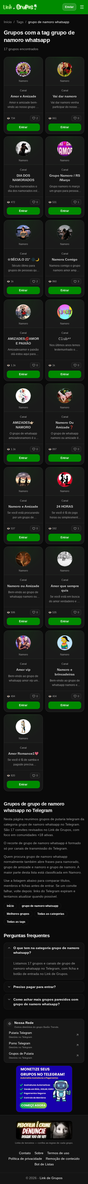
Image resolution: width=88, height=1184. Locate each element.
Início (8, 22)
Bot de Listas (44, 1164)
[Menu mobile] (82, 7)
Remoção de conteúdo (63, 1158)
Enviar (69, 7)
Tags (19, 22)
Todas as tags (16, 921)
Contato (25, 1153)
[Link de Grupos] (19, 7)
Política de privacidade (25, 1158)
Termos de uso (58, 1153)
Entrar (23, 127)
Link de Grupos (51, 1178)
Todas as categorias (50, 914)
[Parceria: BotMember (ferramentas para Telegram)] (44, 1089)
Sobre (38, 1153)
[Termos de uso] (44, 1130)
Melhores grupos (18, 914)
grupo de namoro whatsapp (40, 906)
